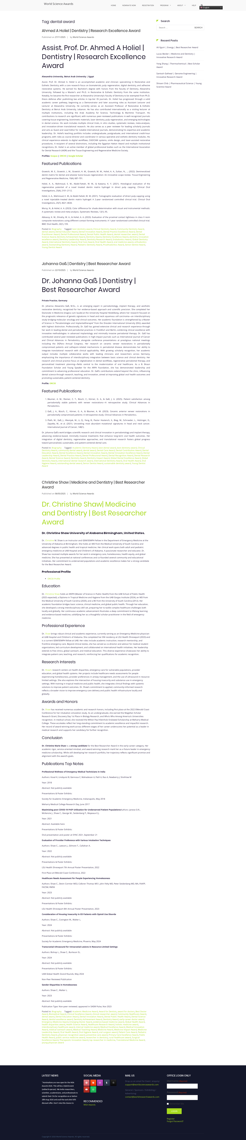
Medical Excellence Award (112, 1027)
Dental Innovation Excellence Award (125, 452)
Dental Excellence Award (71, 452)
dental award (48, 231)
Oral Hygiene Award (88, 1032)
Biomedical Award (57, 1014)
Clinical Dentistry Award (104, 229)
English (206, 8)
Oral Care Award (86, 242)
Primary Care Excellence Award (123, 1034)
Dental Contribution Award (128, 450)
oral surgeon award (108, 1032)
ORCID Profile (54, 578)
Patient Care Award (128, 1032)
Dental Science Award (59, 458)
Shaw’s (48, 670)
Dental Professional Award (73, 234)
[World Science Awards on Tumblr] (107, 1083)
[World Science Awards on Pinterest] (87, 1083)
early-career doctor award (131, 1019)
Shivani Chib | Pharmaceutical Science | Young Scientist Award (179, 85)
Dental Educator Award (67, 231)
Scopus (54, 155)
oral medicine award (123, 242)
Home (113, 5)
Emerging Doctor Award (80, 1021)
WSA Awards (90, 1104)
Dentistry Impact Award (98, 458)
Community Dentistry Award (130, 229)
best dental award (107, 447)
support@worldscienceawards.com (142, 1084)
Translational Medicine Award (130, 1040)
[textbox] (96, 889)
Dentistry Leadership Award (72, 239)
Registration (148, 5)
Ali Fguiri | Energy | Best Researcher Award (177, 47)
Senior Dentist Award (135, 244)
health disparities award (53, 1024)
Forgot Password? (175, 1121)
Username (177, 1080)
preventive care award (97, 1034)
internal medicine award (87, 1027)
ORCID (63, 155)
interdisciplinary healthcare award (58, 1027)
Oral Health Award (104, 242)
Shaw (47, 633)
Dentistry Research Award (99, 239)
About (180, 5)
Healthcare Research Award (101, 1024)
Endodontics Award (122, 239)
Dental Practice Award (70, 455)
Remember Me (176, 1103)
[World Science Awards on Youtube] (87, 1089)
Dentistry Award (94, 236)
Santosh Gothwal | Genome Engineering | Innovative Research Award (176, 75)
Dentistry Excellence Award (115, 236)
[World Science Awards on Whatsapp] (93, 1089)
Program (164, 5)
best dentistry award (82, 229)
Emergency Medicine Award (55, 1021)
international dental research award (75, 460)
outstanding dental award (69, 463)
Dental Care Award (106, 450)
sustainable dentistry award (117, 463)
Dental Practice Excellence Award (119, 231)
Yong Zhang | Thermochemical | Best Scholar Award (178, 65)
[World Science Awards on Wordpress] (113, 1083)
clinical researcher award (104, 1014)
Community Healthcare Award (132, 1014)
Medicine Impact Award (125, 1029)
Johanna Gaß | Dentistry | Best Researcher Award (86, 263)
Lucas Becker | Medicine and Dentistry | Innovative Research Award (175, 55)
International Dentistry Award (63, 242)
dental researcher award (126, 234)
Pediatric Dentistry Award (90, 244)
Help (194, 5)
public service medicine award (70, 1037)
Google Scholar (75, 155)
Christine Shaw (52, 594)
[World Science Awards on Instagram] (100, 1083)
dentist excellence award (61, 1019)
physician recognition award (71, 1034)
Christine (49, 540)
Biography (57, 229)
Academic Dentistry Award (85, 447)
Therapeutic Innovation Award (74, 1040)
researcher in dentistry (97, 1037)
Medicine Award (105, 1029)
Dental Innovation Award (90, 231)
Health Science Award (76, 1024)
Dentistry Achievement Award (71, 236)
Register (171, 1118)
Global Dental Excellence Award (126, 458)
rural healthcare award (120, 1037)
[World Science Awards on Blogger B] (93, 1083)
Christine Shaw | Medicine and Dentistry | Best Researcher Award (93, 485)
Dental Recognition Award (120, 455)
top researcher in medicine (102, 1040)
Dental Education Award (67, 1016)
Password (177, 1092)
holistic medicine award (126, 1024)
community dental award (70, 450)
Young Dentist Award (52, 247)
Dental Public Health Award (100, 234)
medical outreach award (60, 1029)
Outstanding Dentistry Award (63, 244)
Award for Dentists (108, 1011)
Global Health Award (135, 1021)
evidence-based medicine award (108, 1021)
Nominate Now (129, 5)
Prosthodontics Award (113, 244)
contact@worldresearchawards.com (142, 1096)
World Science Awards (58, 4)
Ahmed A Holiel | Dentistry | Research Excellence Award (91, 30)
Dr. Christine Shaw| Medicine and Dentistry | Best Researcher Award (94, 513)
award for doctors (126, 1011)
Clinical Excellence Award (79, 1014)
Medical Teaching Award (85, 1029)
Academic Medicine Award (85, 1011)
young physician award (53, 1042)
